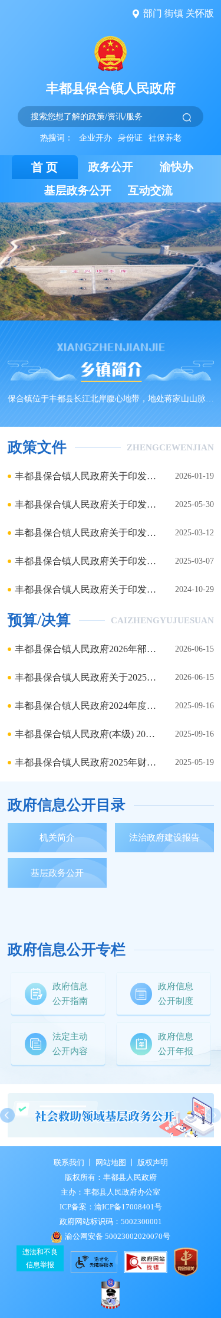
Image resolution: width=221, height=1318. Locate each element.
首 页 (44, 167)
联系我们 (69, 1162)
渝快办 (176, 167)
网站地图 (110, 1162)
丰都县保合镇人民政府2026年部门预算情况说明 (85, 649)
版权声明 (152, 1162)
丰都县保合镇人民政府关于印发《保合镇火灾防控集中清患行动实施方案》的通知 (85, 561)
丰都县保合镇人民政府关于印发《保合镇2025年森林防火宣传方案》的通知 (85, 533)
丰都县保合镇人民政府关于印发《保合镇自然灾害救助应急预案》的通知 (85, 589)
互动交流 (150, 190)
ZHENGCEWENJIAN (170, 447)
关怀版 (200, 13)
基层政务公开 (77, 190)
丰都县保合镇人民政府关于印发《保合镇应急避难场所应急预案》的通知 (85, 504)
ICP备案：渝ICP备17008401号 (111, 1206)
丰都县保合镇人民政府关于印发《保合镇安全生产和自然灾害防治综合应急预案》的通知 (85, 476)
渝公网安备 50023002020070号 (117, 1236)
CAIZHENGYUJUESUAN (162, 620)
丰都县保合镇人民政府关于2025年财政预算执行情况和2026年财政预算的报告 (85, 677)
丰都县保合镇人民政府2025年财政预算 (85, 762)
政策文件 (37, 447)
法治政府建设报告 (164, 837)
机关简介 (57, 837)
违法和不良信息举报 (40, 1258)
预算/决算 (39, 620)
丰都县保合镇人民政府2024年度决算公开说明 (85, 706)
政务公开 (110, 167)
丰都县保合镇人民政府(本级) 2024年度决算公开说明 (85, 734)
